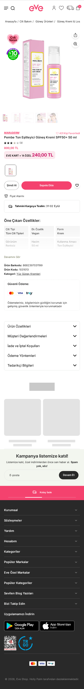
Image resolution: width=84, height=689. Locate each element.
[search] (12, 8)
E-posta (14, 475)
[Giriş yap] (54, 7)
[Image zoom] (42, 69)
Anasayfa (11, 21)
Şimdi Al (12, 185)
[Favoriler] (61, 7)
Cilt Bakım (26, 21)
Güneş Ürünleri (44, 21)
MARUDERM (11, 132)
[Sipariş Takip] (70, 7)
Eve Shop (22, 679)
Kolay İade (46, 492)
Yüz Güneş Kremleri (28, 273)
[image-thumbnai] (5, 118)
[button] (46, 185)
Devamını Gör (12, 257)
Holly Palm (36, 679)
